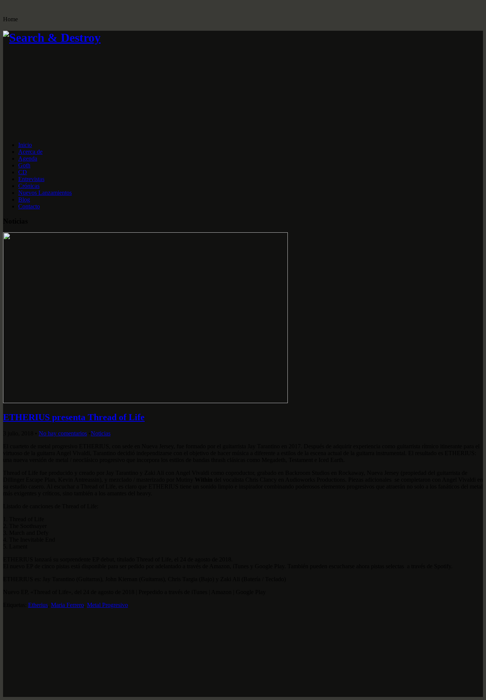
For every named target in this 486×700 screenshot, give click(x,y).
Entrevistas (31, 179)
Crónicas (28, 186)
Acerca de (30, 151)
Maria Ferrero (67, 605)
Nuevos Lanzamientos (45, 192)
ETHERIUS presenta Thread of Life (74, 417)
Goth (24, 165)
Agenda (27, 158)
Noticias (100, 433)
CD (22, 172)
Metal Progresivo (107, 605)
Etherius (38, 605)
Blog (24, 199)
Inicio (25, 145)
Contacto (29, 206)
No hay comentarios (63, 433)
